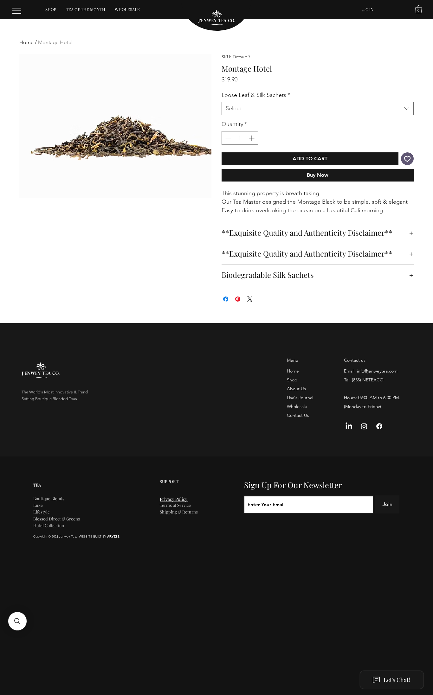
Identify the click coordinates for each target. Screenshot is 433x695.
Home (26, 42)
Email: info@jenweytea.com (370, 371)
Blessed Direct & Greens (56, 518)
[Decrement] (227, 137)
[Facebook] (379, 426)
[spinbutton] (239, 137)
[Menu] (17, 11)
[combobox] (318, 108)
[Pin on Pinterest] (238, 299)
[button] (418, 9)
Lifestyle (41, 511)
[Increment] (252, 137)
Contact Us (298, 415)
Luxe (38, 505)
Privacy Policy (174, 499)
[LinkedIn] (349, 426)
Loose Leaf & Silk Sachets (256, 95)
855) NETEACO (368, 380)
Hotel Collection (48, 525)
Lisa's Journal (300, 397)
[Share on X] (250, 299)
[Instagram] (364, 426)
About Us (296, 389)
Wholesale (297, 406)
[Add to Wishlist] (407, 158)
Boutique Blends (48, 498)
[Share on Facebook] (225, 299)
